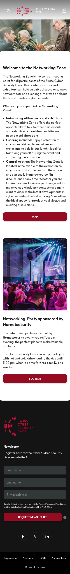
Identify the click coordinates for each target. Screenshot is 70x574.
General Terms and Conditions (52, 504)
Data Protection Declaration (23, 507)
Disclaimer (28, 558)
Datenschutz (59, 558)
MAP (35, 216)
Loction (35, 378)
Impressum (10, 558)
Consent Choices (35, 567)
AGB (43, 558)
